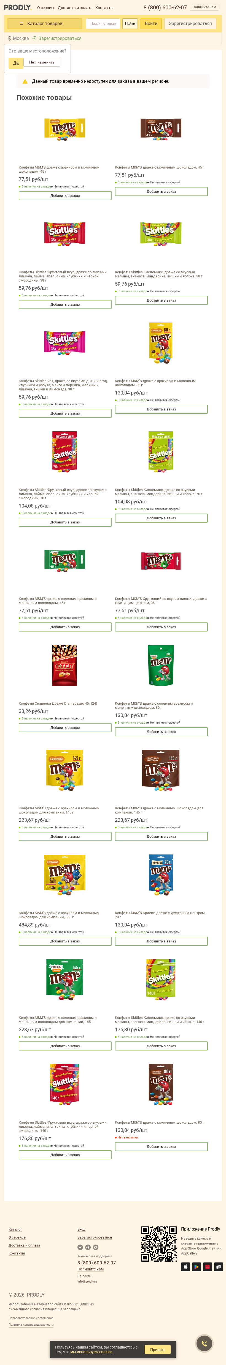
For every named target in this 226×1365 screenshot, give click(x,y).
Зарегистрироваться (190, 23)
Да (16, 63)
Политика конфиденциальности (31, 1325)
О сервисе (46, 7)
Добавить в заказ (65, 196)
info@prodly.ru (87, 1281)
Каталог (15, 1229)
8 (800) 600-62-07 (165, 7)
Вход (81, 1229)
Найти (130, 23)
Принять (157, 1349)
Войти (151, 23)
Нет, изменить (41, 62)
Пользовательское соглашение (31, 1318)
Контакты (104, 7)
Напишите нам (204, 7)
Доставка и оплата (75, 7)
